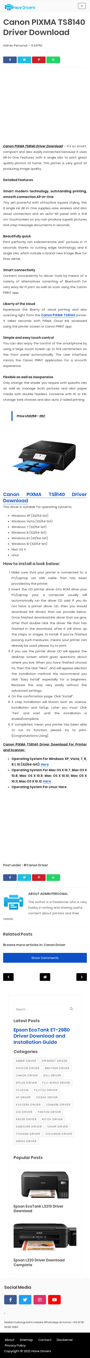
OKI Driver (24, 1112)
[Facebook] (10, 1299)
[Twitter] (25, 1299)
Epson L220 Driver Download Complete (39, 1262)
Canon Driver (55, 945)
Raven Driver (26, 1119)
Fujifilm (22, 1090)
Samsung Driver (29, 1126)
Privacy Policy (15, 1345)
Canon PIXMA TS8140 (58, 315)
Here (45, 764)
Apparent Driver (54, 1061)
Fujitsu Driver (45, 1090)
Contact (44, 1340)
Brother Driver (57, 1068)
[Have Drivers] (21, 7)
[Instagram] (39, 1299)
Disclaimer (65, 1340)
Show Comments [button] (45, 958)
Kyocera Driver (28, 1104)
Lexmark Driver (58, 1104)
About (9, 1340)
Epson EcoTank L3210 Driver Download (38, 1208)
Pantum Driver (49, 1112)
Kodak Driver (47, 1097)
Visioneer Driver (59, 1134)
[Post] (45, 1184)
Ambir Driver (26, 1061)
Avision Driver (27, 1068)
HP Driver (23, 1097)
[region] (45, 824)
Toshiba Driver (28, 1134)
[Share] (10, 60)
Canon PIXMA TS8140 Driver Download (45, 497)
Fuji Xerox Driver (56, 1083)
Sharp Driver (57, 1126)
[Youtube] (54, 1299)
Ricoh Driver (52, 1119)
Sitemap (26, 1340)
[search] (71, 1009)
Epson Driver (26, 1083)
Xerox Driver (26, 1141)
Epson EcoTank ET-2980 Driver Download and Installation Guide (42, 1036)
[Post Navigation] (45, 977)
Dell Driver (52, 1075)
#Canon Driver (35, 865)
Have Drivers (41, 1351)
